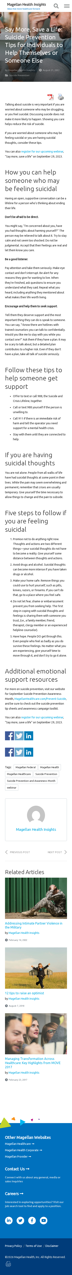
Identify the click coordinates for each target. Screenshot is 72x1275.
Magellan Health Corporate (22, 1150)
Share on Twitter (19, 735)
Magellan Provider (16, 1156)
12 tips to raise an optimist (24, 993)
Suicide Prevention (19, 75)
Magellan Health (49, 767)
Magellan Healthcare (19, 774)
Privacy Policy (13, 1245)
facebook (32, 1220)
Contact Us (15, 1169)
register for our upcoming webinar (42, 151)
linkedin (9, 1220)
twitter (20, 1220)
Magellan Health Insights (21, 70)
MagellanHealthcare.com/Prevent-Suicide (40, 698)
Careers (12, 1193)
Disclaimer (51, 1245)
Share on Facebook (9, 735)
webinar (11, 787)
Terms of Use (33, 1245)
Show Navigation (56, 6)
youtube (43, 1220)
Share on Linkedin (28, 735)
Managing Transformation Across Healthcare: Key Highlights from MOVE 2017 (33, 1063)
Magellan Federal (26, 767)
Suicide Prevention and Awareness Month (31, 780)
